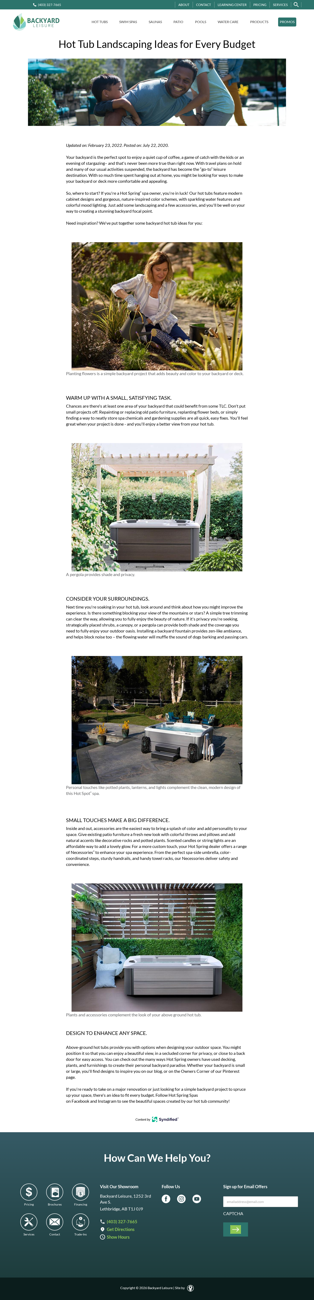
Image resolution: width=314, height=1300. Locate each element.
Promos (287, 22)
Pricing (259, 5)
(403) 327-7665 (49, 5)
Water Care (228, 22)
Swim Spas (128, 22)
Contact (203, 5)
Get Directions (121, 1229)
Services (280, 5)
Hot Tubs (100, 22)
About (183, 5)
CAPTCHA (233, 1213)
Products (259, 22)
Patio (178, 22)
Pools (200, 22)
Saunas (155, 22)
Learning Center (232, 5)
